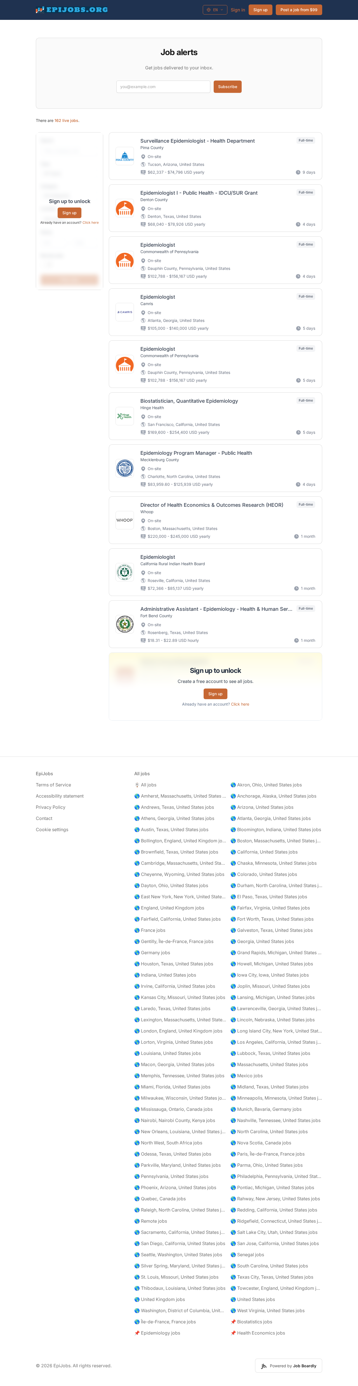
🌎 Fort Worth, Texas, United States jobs (272, 919)
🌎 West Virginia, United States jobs (267, 1310)
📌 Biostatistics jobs (251, 1321)
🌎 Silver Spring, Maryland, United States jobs (180, 1266)
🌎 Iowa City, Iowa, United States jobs (269, 975)
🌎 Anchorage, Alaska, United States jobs (273, 796)
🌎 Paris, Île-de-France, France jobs (267, 1154)
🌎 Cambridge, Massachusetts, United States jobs (180, 863)
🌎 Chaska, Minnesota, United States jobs (273, 863)
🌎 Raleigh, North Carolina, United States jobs (180, 1210)
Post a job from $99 (299, 9)
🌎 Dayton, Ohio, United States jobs (171, 885)
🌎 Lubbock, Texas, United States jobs (270, 1053)
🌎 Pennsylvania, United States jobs (171, 1176)
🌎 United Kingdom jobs (159, 1299)
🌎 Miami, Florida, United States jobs (172, 1087)
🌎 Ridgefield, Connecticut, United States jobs (276, 1221)
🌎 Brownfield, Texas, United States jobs (176, 852)
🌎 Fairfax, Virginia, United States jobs (270, 908)
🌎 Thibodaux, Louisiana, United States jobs (179, 1288)
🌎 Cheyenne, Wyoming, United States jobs (179, 874)
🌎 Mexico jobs (246, 1075)
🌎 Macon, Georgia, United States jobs (174, 1064)
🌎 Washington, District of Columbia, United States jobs (180, 1310)
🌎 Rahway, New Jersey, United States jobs (275, 1198)
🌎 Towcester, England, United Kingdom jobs (276, 1288)
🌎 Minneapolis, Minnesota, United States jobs (276, 1098)
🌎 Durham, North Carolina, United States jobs (276, 885)
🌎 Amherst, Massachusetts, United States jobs (180, 796)
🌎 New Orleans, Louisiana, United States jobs (180, 1131)
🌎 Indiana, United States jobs (165, 975)
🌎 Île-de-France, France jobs (165, 1321)
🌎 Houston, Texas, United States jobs (173, 964)
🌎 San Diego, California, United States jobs (179, 1243)
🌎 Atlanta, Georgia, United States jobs (270, 818)
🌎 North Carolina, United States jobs (269, 1131)
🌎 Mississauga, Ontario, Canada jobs (173, 1109)
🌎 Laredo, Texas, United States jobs (172, 1008)
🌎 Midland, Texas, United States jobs (269, 1087)
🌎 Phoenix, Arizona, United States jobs (175, 1187)
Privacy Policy (50, 807)
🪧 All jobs (145, 785)
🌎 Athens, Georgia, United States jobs (174, 818)
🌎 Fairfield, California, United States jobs (177, 919)
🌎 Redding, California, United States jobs (273, 1210)
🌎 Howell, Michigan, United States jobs (271, 964)
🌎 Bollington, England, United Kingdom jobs (180, 840)
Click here (91, 222)
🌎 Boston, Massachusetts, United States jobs (276, 840)
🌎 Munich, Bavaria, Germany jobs (266, 1109)
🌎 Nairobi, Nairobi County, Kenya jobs (174, 1120)
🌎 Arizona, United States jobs (261, 807)
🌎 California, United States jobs (264, 852)
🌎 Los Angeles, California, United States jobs (276, 1042)
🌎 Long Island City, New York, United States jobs (276, 1031)
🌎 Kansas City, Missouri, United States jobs (179, 997)
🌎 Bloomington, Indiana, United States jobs (275, 829)
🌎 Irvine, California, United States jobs (174, 986)
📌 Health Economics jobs (257, 1333)
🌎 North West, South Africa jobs (168, 1142)
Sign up (260, 9)
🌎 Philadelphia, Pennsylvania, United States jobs (276, 1176)
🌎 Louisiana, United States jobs (167, 1053)
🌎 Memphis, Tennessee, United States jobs (179, 1075)
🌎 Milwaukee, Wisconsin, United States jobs (180, 1098)
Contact (44, 818)
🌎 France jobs (149, 930)
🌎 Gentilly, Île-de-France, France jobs (173, 941)
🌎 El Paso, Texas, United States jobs (268, 896)
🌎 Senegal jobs (247, 1254)
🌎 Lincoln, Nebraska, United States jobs (272, 1019)
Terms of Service (53, 785)
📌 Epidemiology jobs (157, 1333)
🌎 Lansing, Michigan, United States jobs (272, 997)
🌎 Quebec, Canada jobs (160, 1198)
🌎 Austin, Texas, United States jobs (171, 829)
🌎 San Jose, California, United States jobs (274, 1243)
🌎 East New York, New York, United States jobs (180, 896)
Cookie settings (52, 829)
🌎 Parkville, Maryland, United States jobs (177, 1165)
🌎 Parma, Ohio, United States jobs (266, 1165)
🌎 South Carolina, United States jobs (269, 1266)
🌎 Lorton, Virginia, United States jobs (173, 1042)
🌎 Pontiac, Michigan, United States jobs (272, 1187)
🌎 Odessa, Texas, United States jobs (172, 1154)
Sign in (238, 10)
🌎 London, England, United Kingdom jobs (178, 1031)
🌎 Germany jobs (152, 952)
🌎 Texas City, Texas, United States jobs (271, 1277)
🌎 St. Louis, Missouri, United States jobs (176, 1277)
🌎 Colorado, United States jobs (263, 874)
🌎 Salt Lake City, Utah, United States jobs (273, 1232)
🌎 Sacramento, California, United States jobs (180, 1232)
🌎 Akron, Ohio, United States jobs (266, 785)
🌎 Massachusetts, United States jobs (269, 1064)
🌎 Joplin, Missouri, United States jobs (270, 986)
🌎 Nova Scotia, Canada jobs (260, 1142)
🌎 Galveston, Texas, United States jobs (271, 930)
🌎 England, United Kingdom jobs (169, 908)
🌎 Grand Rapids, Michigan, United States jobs (276, 952)
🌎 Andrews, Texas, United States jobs (174, 807)
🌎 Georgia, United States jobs (262, 941)
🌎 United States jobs (252, 1299)
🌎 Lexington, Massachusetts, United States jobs (180, 1019)
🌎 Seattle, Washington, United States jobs (178, 1254)
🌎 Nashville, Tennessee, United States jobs (275, 1120)
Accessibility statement (60, 796)
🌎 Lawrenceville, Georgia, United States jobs (276, 1008)
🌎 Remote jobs (150, 1221)
